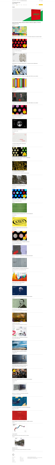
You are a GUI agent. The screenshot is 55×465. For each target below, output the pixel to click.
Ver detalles (13, 25)
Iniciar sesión (40, 4)
